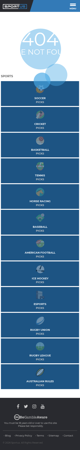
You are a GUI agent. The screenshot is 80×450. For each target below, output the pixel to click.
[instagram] (34, 406)
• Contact (67, 435)
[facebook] (19, 406)
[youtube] (42, 406)
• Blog (7, 435)
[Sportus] (15, 6)
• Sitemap (53, 435)
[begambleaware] (30, 419)
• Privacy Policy (23, 435)
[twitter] (26, 406)
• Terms (39, 435)
